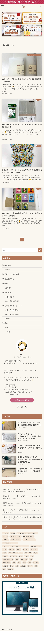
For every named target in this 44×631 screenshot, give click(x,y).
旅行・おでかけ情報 (12, 274)
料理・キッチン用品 (12, 314)
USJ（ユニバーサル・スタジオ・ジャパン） (16, 546)
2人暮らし (6, 533)
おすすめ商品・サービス (13, 305)
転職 (6, 283)
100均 (13, 533)
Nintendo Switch (28, 536)
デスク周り (34, 549)
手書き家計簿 (9, 297)
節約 (11, 566)
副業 (32, 556)
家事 (6, 327)
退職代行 (8, 288)
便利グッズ (13, 556)
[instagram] (22, 407)
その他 (7, 318)
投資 (14, 562)
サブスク (25, 549)
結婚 (16, 566)
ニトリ (4, 553)
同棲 (16, 559)
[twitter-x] (18, 407)
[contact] (25, 407)
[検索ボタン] (41, 6)
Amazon (5, 536)
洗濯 (29, 562)
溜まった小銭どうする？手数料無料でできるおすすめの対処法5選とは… (22, 511)
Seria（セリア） (16, 539)
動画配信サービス (8, 559)
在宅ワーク (24, 559)
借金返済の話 (9, 279)
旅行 (19, 562)
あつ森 (4, 549)
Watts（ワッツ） (36, 546)
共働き (26, 556)
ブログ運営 (27, 553)
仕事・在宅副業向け (12, 310)
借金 (20, 556)
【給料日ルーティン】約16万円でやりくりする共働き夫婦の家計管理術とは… (21, 497)
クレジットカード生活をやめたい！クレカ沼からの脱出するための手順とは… (22, 518)
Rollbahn (5, 539)
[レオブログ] (21, 6)
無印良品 (5, 566)
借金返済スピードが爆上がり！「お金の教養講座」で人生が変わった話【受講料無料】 (22, 490)
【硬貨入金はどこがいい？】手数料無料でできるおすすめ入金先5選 (22, 504)
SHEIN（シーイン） (29, 539)
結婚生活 (23, 566)
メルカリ (5, 556)
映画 (24, 562)
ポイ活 (7, 269)
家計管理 (8, 292)
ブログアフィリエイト (15, 553)
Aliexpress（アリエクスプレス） (27, 533)
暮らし (7, 323)
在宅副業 (8, 265)
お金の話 (11, 549)
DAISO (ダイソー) (15, 536)
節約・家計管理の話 (12, 301)
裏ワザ (30, 566)
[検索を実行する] (40, 250)
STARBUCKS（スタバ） (10, 543)
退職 (4, 569)
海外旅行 (35, 562)
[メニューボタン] (2, 6)
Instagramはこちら (22, 400)
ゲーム (19, 549)
